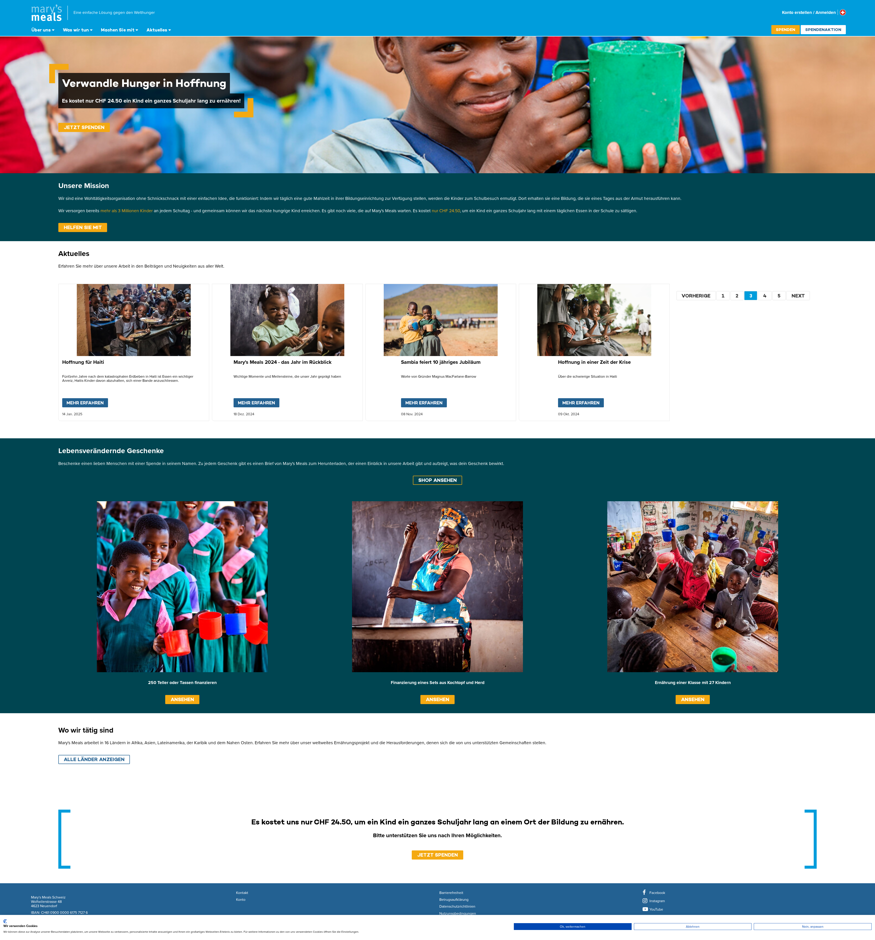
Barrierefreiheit (451, 893)
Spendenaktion (823, 29)
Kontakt (242, 893)
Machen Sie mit (117, 30)
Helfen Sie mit (83, 227)
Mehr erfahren (87, 402)
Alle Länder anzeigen (94, 759)
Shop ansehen (437, 480)
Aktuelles (157, 30)
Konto (240, 899)
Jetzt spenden (84, 127)
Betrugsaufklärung (453, 899)
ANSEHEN (182, 699)
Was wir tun (76, 30)
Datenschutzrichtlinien (457, 906)
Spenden (785, 29)
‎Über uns (41, 30)
